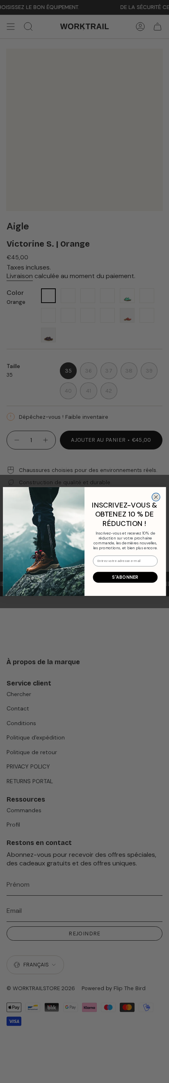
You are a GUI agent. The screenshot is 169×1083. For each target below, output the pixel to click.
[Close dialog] (156, 497)
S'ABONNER (125, 577)
